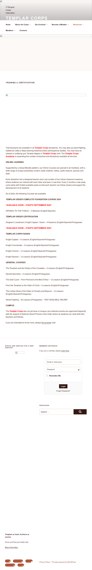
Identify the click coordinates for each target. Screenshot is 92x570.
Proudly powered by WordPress (64, 562)
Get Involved (40, 24)
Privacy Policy (44, 562)
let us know (46, 322)
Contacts (23, 30)
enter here (65, 351)
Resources (77, 24)
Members (9, 30)
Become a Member (59, 24)
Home (8, 24)
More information (11, 547)
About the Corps (22, 24)
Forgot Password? (63, 391)
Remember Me (55, 375)
